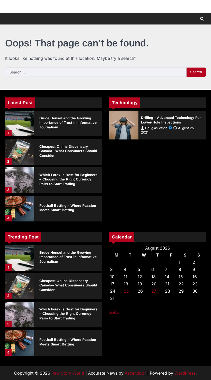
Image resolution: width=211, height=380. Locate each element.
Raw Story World (67, 373)
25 (126, 291)
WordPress (185, 373)
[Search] (202, 19)
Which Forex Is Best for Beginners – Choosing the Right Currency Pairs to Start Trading (68, 179)
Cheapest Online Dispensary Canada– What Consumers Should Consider (68, 151)
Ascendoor (135, 373)
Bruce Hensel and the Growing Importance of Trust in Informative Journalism (68, 122)
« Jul (114, 311)
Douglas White (156, 128)
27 (153, 291)
